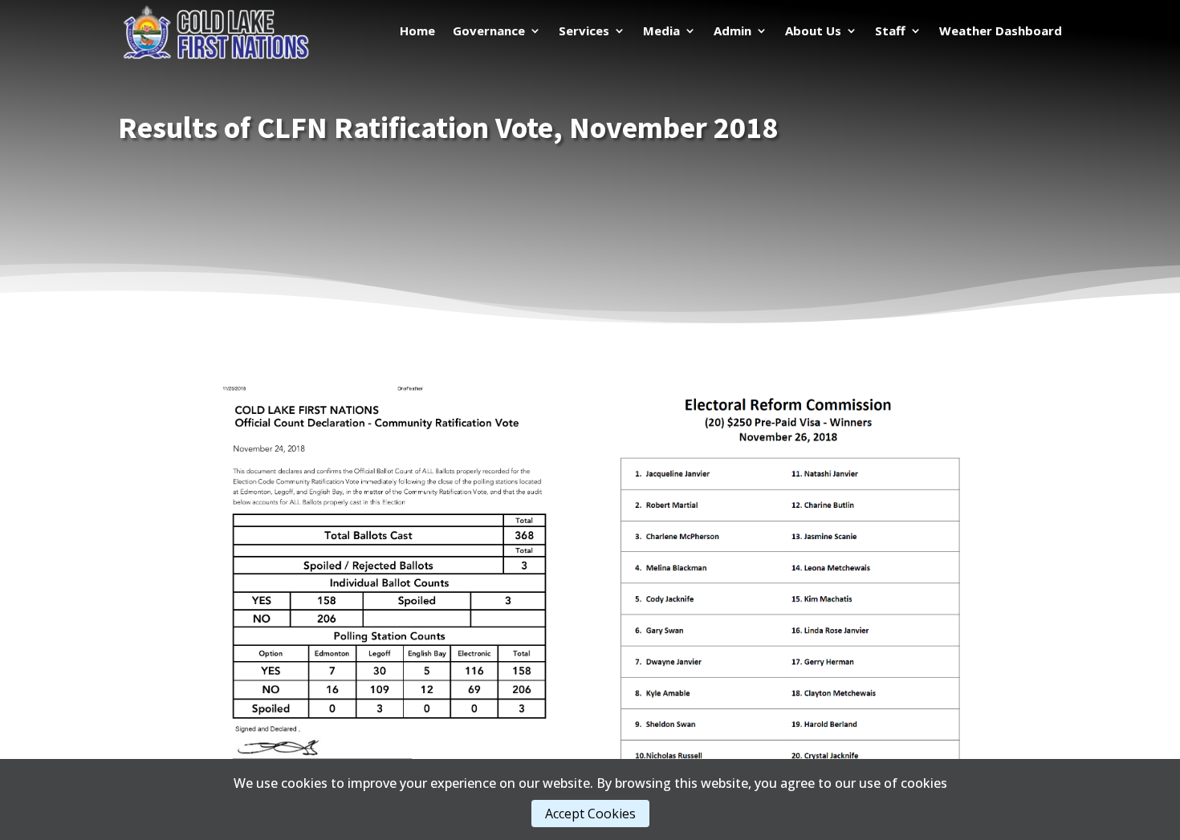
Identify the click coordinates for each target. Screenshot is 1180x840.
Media (661, 32)
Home (417, 32)
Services (584, 32)
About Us (813, 32)
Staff (890, 32)
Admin (732, 32)
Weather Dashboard (1000, 32)
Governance (489, 32)
